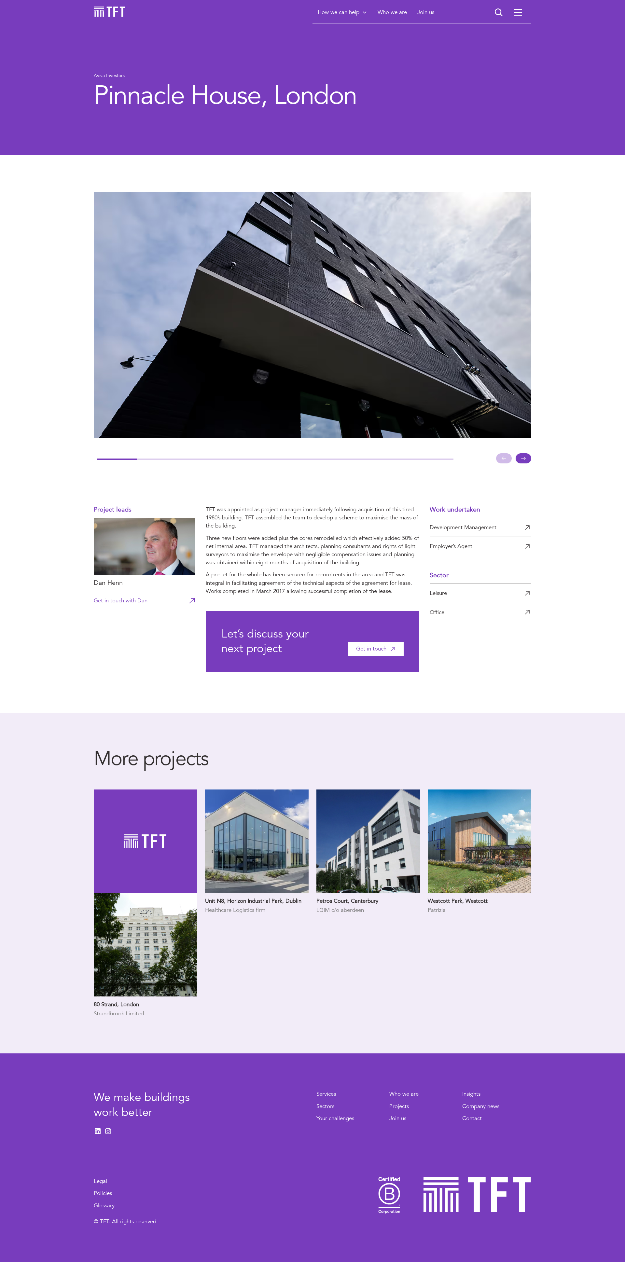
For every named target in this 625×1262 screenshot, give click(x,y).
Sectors (325, 1106)
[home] (109, 12)
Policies (103, 1193)
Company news (480, 1106)
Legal (100, 1181)
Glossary (104, 1205)
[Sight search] (499, 12)
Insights (471, 1094)
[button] (342, 12)
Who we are (404, 1094)
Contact (472, 1118)
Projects (399, 1106)
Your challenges (335, 1118)
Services (326, 1094)
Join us (397, 1118)
